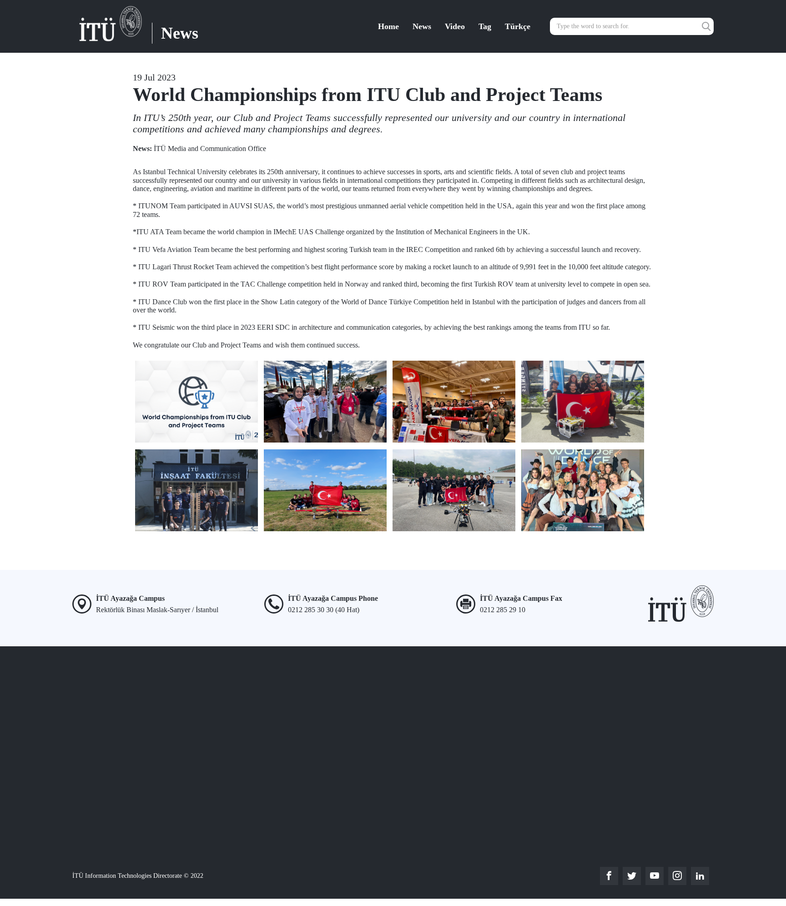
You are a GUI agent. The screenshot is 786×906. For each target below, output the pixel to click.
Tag (485, 26)
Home (388, 26)
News (422, 26)
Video (455, 26)
